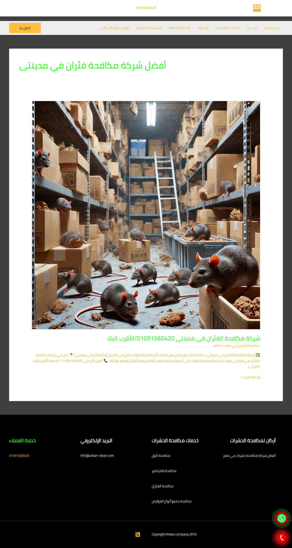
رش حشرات (271, 27)
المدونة (202, 27)
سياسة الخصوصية (149, 27)
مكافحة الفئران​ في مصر (242, 345)
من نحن (252, 27)
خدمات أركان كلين (227, 27)
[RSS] (137, 534)
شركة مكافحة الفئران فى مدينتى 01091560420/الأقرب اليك (183, 338)
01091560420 (146, 8)
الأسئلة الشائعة (179, 27)
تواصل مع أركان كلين (115, 27)
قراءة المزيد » (250, 377)
